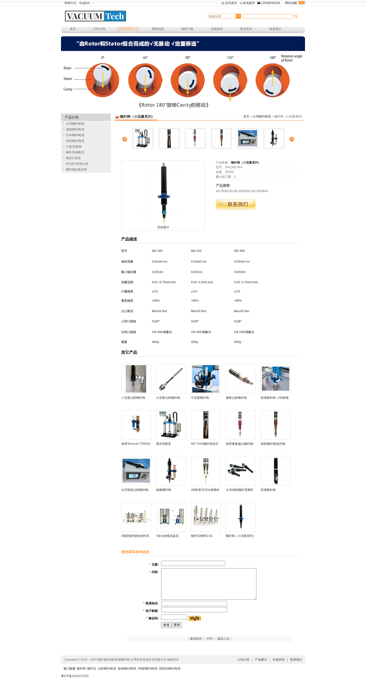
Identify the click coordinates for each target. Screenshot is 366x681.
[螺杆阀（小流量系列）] (163, 192)
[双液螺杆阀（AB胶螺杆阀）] (275, 378)
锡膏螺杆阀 (163, 490)
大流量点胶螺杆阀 (168, 397)
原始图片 (163, 227)
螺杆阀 (81, 668)
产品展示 (128, 29)
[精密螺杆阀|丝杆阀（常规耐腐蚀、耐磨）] (221, 138)
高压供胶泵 (163, 444)
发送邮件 (249, 3)
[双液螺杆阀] (275, 470)
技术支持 (246, 29)
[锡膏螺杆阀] (273, 138)
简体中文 (70, 3)
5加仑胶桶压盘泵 (167, 536)
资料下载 (187, 29)
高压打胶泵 (73, 158)
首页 (73, 29)
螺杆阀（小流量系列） (246, 162)
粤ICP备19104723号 (75, 676)
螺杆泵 (91, 668)
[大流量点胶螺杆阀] (171, 378)
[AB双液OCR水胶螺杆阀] (206, 470)
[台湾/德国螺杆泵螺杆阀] (240, 470)
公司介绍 (99, 29)
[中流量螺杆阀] (206, 378)
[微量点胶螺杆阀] (240, 378)
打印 (210, 638)
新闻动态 (158, 29)
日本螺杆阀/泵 (75, 135)
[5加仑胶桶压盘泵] (171, 516)
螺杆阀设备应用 (76, 169)
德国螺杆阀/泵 (75, 129)
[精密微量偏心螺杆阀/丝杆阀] (195, 138)
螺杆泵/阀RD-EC (202, 536)
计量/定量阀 (74, 146)
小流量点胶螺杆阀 (133, 397)
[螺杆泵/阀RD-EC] (206, 516)
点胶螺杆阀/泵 (107, 668)
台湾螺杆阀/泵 (261, 116)
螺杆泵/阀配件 (75, 152)
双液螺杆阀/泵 (127, 668)
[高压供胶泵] (143, 138)
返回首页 (196, 638)
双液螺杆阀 (268, 490)
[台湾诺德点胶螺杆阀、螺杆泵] (247, 138)
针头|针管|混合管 (77, 164)
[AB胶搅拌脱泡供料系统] (136, 516)
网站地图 (291, 3)
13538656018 (270, 3)
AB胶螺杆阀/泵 (148, 668)
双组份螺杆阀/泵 (170, 668)
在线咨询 (217, 29)
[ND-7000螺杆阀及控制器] (169, 138)
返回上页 (223, 638)
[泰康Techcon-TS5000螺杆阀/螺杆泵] (136, 424)
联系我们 (275, 29)
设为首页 (231, 3)
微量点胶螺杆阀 (236, 397)
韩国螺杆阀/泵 (75, 141)
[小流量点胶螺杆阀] (136, 378)
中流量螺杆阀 (200, 397)
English (84, 3)
